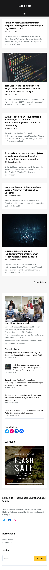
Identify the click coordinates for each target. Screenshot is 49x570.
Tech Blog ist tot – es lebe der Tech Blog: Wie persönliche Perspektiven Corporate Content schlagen (23, 88)
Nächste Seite (40, 282)
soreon (24, 5)
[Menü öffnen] (24, 14)
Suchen (40, 558)
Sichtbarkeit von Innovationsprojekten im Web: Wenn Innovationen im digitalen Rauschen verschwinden (24, 156)
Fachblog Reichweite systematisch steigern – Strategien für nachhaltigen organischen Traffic (24, 25)
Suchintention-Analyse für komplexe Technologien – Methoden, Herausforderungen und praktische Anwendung (23, 121)
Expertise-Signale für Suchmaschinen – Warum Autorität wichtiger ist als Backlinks (24, 190)
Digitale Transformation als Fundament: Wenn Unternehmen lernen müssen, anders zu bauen (21, 253)
